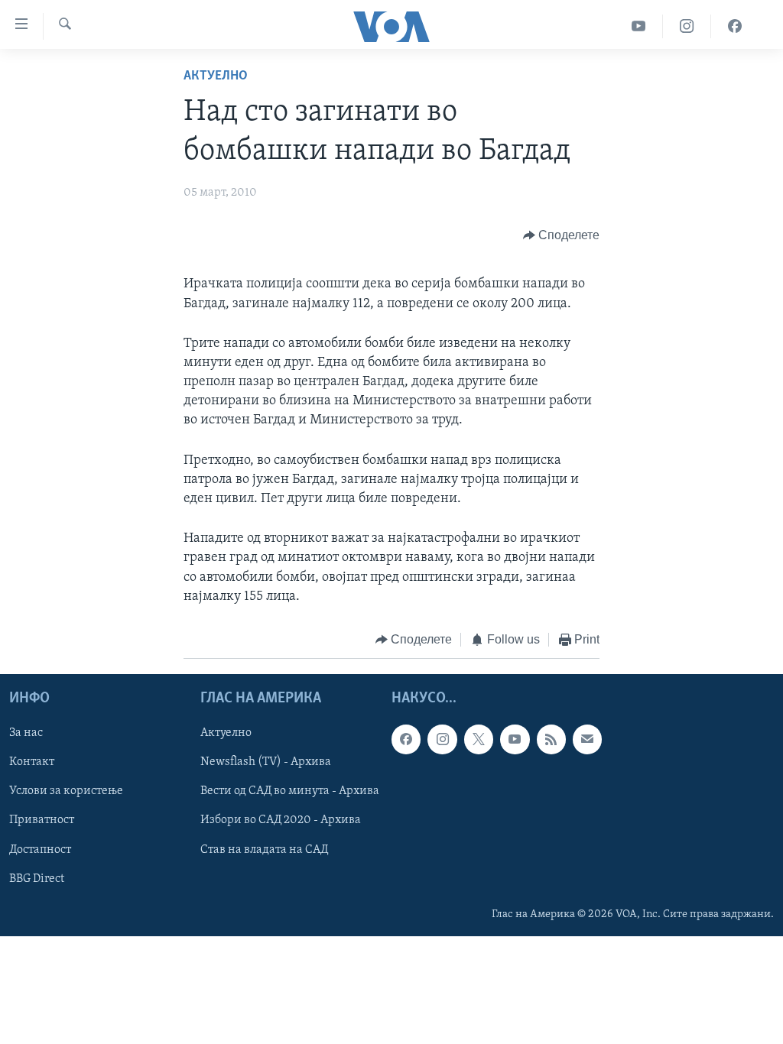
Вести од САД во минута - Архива (289, 792)
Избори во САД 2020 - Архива (280, 821)
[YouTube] (639, 26)
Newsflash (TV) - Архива (265, 763)
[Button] (561, 235)
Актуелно (216, 76)
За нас (26, 734)
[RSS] (551, 739)
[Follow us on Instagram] (441, 739)
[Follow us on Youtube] (514, 739)
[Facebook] (735, 26)
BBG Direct (36, 879)
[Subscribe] (587, 739)
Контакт (31, 763)
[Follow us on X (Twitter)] (478, 739)
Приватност (41, 821)
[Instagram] (687, 26)
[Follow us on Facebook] (406, 739)
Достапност (40, 850)
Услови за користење (66, 792)
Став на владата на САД (264, 850)
